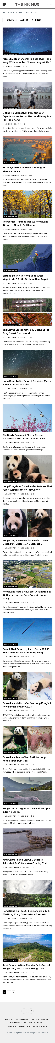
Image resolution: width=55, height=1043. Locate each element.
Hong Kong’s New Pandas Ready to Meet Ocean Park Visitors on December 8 (26, 542)
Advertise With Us (25, 1019)
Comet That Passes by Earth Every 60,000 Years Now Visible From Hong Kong (26, 651)
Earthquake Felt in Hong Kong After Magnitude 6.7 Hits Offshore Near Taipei (25, 277)
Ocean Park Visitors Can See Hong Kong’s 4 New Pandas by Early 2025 (27, 705)
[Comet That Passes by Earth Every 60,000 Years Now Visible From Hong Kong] (27, 632)
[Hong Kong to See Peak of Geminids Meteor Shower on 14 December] (27, 363)
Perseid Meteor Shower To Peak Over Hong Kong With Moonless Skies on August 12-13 (27, 61)
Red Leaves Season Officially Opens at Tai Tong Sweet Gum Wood (26, 331)
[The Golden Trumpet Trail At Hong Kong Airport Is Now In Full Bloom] (27, 204)
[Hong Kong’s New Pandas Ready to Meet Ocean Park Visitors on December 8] (27, 523)
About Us (9, 1019)
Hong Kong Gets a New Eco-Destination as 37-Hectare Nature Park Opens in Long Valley (27, 595)
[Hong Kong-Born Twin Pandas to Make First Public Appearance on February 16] (27, 469)
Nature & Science (10, 54)
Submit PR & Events (33, 1023)
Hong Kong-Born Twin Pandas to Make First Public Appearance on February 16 (27, 488)
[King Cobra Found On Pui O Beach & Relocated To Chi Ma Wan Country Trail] (27, 842)
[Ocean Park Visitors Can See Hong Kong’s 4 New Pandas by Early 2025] (27, 686)
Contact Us (42, 1019)
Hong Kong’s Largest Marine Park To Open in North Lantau (27, 810)
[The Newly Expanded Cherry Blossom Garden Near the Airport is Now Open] (27, 418)
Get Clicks (44, 1033)
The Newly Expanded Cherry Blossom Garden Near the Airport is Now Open (24, 437)
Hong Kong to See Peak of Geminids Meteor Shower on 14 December (27, 383)
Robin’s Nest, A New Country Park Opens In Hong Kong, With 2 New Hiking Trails (27, 967)
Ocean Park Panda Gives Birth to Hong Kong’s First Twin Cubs (24, 759)
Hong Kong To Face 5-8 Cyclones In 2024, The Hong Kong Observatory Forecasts (26, 913)
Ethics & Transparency (19, 1026)
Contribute (16, 1023)
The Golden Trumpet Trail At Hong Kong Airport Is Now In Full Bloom (25, 223)
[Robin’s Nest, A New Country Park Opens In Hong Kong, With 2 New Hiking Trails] (27, 947)
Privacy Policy (40, 1026)
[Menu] (4, 4)
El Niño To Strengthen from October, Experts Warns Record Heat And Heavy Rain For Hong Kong (27, 116)
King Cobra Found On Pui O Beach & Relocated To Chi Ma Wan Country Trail (25, 861)
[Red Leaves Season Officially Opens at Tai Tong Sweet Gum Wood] (27, 312)
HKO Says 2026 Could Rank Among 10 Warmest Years (24, 169)
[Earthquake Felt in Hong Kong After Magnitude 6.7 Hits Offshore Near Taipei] (27, 258)
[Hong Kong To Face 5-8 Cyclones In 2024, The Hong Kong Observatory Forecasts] (27, 893)
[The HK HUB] (27, 4)
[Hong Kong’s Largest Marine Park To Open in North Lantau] (27, 791)
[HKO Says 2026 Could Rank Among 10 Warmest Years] (27, 150)
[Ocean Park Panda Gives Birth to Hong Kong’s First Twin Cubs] (27, 740)
